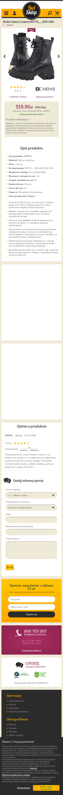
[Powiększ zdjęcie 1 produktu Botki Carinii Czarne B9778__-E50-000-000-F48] (31, 56)
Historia (12, 704)
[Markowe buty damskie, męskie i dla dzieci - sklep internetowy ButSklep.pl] (31, 11)
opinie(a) (13, 97)
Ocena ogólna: (13, 489)
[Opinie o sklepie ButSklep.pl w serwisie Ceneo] (40, 675)
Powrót (9, 25)
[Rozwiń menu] (6, 13)
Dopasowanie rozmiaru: (18, 502)
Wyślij (10, 567)
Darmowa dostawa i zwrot (31, 114)
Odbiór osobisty (16, 735)
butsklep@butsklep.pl (31, 651)
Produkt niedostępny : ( (18, 120)
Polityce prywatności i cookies (16, 775)
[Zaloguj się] (15, 13)
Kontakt (12, 725)
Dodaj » (23, 97)
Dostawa (13, 728)
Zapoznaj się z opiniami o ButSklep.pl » (32, 683)
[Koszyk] (58, 13)
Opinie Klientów (16, 701)
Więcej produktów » (45, 97)
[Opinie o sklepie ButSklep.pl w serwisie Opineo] (21, 675)
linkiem (33, 768)
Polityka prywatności (18, 712)
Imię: (8, 514)
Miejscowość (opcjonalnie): (20, 526)
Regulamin (14, 708)
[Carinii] (45, 89)
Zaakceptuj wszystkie (46, 787)
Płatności (13, 732)
